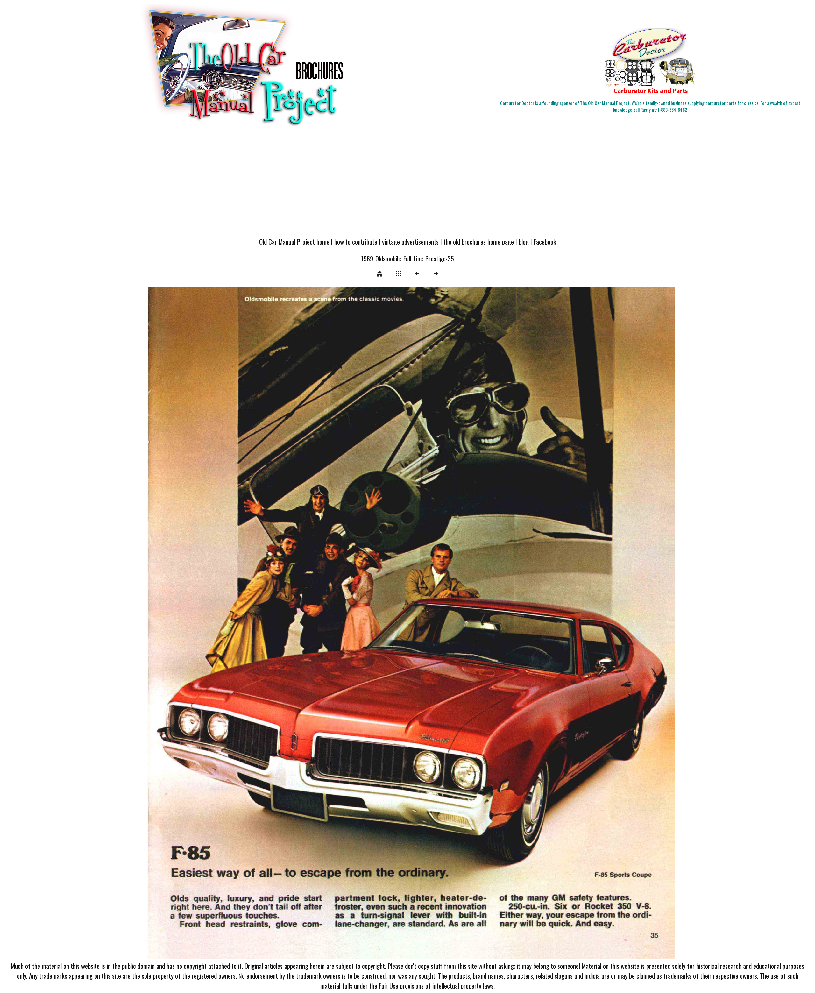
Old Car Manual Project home (294, 241)
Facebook (545, 241)
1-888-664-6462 (672, 109)
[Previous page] (247, 623)
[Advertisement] (407, 185)
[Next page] (514, 623)
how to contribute (355, 241)
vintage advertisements (410, 241)
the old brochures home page (478, 241)
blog (524, 241)
